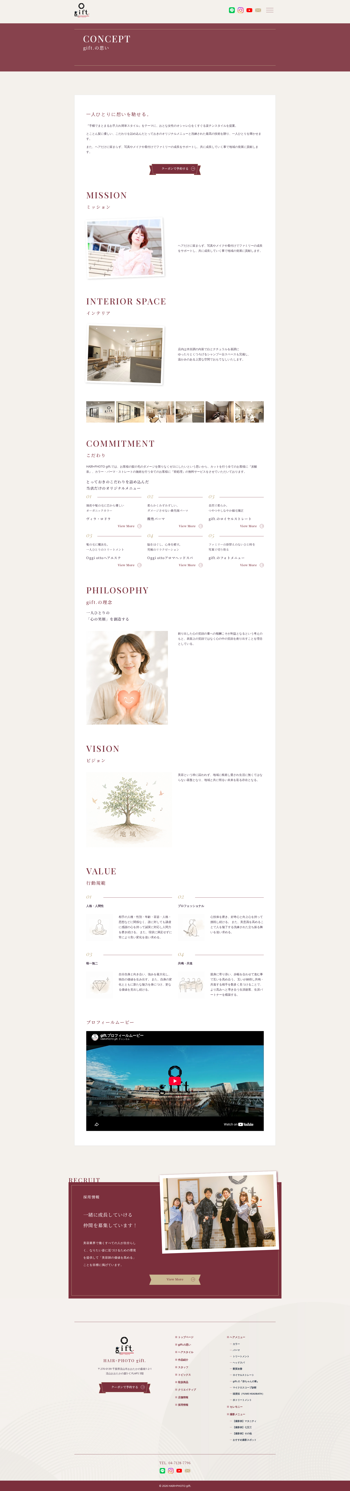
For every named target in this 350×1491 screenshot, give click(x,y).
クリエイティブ (187, 1389)
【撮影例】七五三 (242, 1427)
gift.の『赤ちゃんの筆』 (246, 1381)
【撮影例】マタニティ (244, 1421)
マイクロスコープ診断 (244, 1387)
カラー (236, 1344)
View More (126, 526)
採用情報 (183, 1404)
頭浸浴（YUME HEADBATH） (249, 1393)
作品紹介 (183, 1359)
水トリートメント (242, 1399)
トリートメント (241, 1356)
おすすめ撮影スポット (244, 1439)
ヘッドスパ (239, 1362)
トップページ (185, 1337)
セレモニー (236, 1406)
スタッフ (183, 1367)
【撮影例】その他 (242, 1433)
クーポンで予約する (175, 168)
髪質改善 (237, 1368)
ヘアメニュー (237, 1337)
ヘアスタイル (185, 1352)
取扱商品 (183, 1382)
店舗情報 (183, 1397)
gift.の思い (184, 1344)
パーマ (236, 1350)
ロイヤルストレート (243, 1375)
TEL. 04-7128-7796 (174, 1462)
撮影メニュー (237, 1414)
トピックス (184, 1374)
